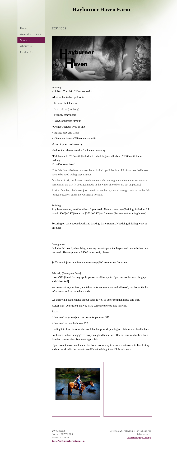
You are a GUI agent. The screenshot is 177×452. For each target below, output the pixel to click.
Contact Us (27, 52)
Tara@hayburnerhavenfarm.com (68, 441)
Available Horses (30, 34)
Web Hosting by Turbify (139, 437)
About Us (26, 46)
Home (23, 28)
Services (25, 40)
